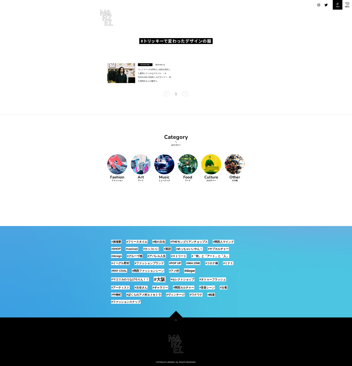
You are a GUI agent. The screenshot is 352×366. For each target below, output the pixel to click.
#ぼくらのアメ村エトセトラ (144, 294)
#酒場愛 (116, 241)
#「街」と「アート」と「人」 (210, 256)
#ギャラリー (160, 287)
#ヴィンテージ (175, 294)
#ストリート (178, 256)
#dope (189, 271)
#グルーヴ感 (134, 256)
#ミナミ (228, 263)
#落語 (167, 248)
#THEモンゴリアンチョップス (189, 241)
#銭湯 (211, 294)
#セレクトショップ (182, 279)
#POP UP (175, 263)
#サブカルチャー (218, 248)
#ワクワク (196, 294)
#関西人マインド (223, 241)
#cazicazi (132, 248)
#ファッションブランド (149, 263)
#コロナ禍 (211, 263)
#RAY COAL (119, 270)
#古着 (223, 287)
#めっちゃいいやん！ (189, 248)
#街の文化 (159, 241)
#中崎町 (116, 294)
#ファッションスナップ (125, 301)
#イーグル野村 (120, 263)
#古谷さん (141, 287)
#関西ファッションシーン (148, 270)
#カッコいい (151, 248)
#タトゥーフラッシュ (213, 279)
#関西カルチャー (183, 287)
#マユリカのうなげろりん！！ (130, 279)
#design (116, 256)
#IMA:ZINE (193, 263)
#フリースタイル (137, 241)
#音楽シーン (207, 287)
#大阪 (159, 279)
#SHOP (116, 248)
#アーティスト (120, 287)
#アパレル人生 (157, 256)
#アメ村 (174, 270)
